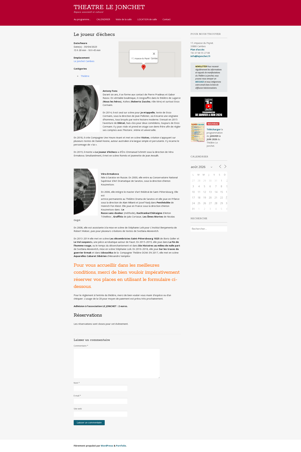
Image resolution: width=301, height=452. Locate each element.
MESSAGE (199, 81)
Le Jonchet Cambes (84, 61)
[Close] (154, 53)
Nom (77, 382)
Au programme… (82, 19)
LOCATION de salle (147, 19)
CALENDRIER (103, 19)
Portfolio (121, 445)
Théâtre (85, 75)
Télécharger (214, 129)
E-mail (77, 395)
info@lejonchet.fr (200, 56)
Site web (78, 408)
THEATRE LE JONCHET (109, 7)
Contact (167, 19)
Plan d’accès (197, 49)
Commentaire (81, 345)
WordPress (107, 445)
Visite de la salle (124, 19)
